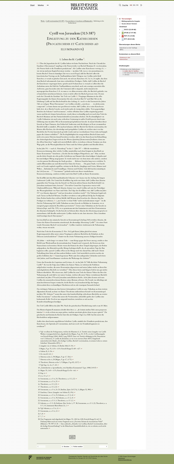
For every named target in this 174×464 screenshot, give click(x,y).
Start (32, 5)
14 (63, 185)
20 (95, 222)
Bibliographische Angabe (131, 21)
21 (67, 224)
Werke (41, 5)
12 (53, 171)
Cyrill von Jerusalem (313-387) (55, 21)
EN (134, 5)
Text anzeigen (127, 19)
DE (131, 5)
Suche (125, 5)
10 (66, 148)
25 (67, 269)
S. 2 (77, 96)
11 (51, 153)
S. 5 (54, 255)
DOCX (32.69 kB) (130, 29)
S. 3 (73, 148)
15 (57, 192)
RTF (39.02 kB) (129, 39)
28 (44, 326)
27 (50, 296)
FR (137, 5)
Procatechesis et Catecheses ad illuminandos (79, 21)
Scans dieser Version (129, 24)
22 (57, 236)
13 (63, 171)
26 (54, 293)
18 (74, 205)
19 (62, 215)
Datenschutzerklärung (124, 460)
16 (85, 192)
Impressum (121, 458)
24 (42, 264)
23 (89, 258)
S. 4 (55, 200)
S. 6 (44, 312)
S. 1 (38, 63)
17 (100, 200)
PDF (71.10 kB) (129, 36)
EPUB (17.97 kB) (130, 33)
